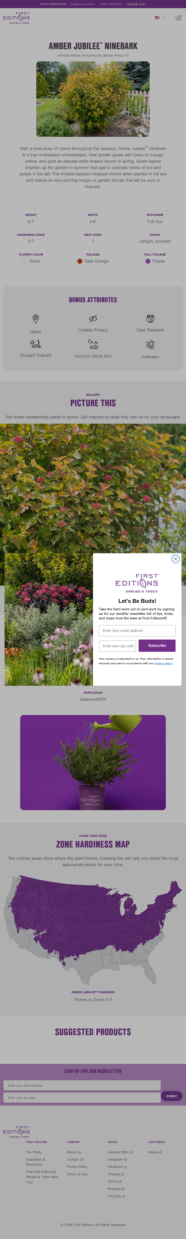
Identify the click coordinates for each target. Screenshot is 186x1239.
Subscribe (157, 645)
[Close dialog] (176, 559)
